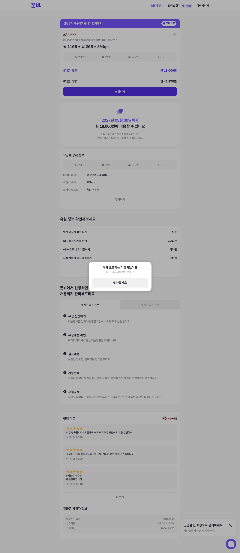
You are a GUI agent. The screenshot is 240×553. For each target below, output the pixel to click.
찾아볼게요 (120, 283)
